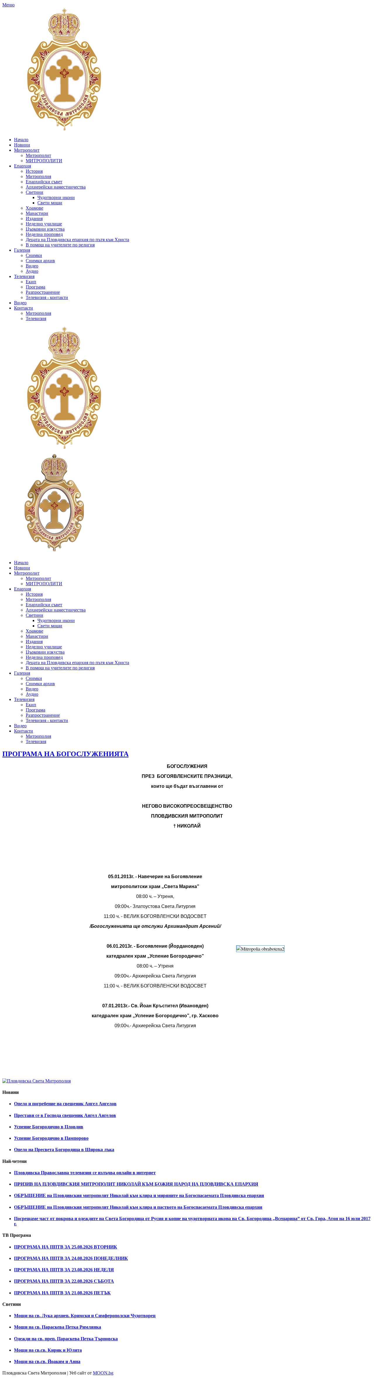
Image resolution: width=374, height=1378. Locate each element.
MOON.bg (103, 1372)
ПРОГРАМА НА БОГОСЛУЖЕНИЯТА (65, 754)
